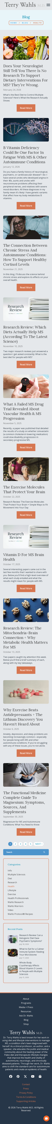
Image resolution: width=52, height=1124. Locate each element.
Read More (26, 108)
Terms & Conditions (26, 1097)
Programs (26, 1003)
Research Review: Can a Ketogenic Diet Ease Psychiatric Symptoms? (31, 938)
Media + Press (26, 1007)
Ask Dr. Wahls (26, 1015)
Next (39, 844)
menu (48, 5)
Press (26, 1088)
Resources (26, 1011)
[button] (46, 1118)
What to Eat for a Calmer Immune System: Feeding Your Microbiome (31, 951)
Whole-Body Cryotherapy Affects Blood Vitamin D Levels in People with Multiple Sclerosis (30, 968)
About (26, 998)
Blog (25, 23)
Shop (26, 1024)
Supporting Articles (26, 1101)
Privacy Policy (26, 1092)
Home (13, 23)
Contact (26, 1084)
